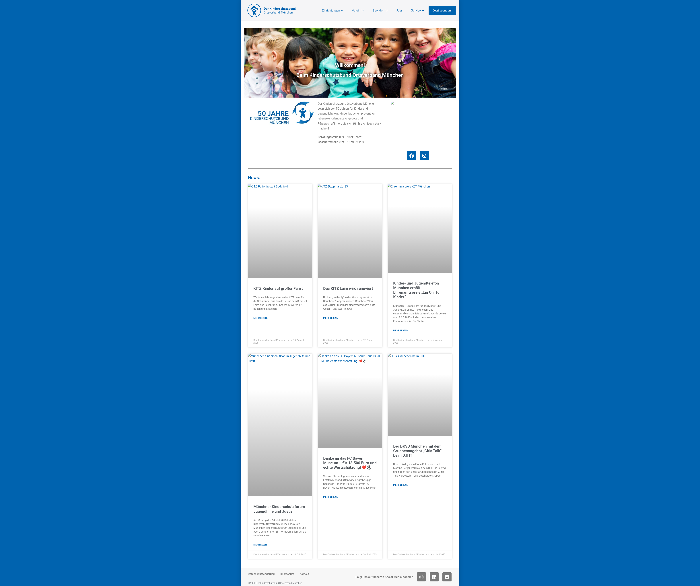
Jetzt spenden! (442, 10)
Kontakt (304, 574)
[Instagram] (424, 155)
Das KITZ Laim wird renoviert (348, 288)
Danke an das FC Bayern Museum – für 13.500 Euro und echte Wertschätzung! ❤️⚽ (350, 463)
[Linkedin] (434, 576)
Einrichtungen (331, 10)
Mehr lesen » (261, 318)
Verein (356, 10)
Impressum (287, 574)
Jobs (399, 10)
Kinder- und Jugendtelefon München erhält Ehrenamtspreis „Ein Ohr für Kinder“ (417, 290)
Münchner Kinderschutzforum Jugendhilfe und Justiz (279, 508)
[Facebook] (411, 155)
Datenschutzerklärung (261, 574)
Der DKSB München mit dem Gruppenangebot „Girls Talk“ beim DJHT (417, 451)
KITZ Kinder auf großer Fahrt (278, 288)
